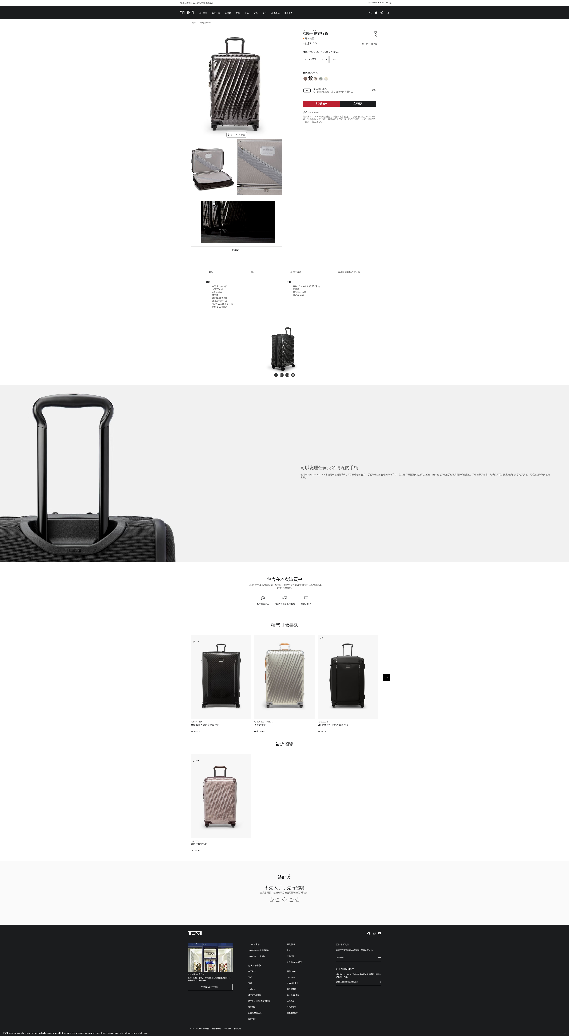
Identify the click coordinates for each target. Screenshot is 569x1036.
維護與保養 (296, 272)
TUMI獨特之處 (292, 983)
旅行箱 (194, 23)
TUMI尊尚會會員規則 (256, 956)
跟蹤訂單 (290, 956)
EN (386, 3)
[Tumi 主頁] (187, 12)
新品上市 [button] (216, 13)
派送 (250, 977)
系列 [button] (264, 13)
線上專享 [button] (203, 13)
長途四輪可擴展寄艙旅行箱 (205, 725)
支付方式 (251, 989)
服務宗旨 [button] (288, 13)
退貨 (250, 983)
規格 (252, 272)
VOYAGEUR (323, 722)
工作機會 (290, 1001)
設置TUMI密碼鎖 (255, 1013)
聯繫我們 (251, 971)
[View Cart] (387, 12)
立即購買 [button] (358, 103)
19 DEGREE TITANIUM (263, 722)
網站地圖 (237, 1029)
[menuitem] (202, 12)
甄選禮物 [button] (275, 13)
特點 (211, 272)
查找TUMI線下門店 (209, 987)
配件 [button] (256, 13)
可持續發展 (291, 1007)
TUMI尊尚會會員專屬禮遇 (258, 950)
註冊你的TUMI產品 (294, 962)
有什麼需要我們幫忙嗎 (349, 272)
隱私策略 (227, 1029)
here (145, 1033)
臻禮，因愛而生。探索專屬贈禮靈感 (196, 3)
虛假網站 (251, 1019)
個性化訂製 (291, 989)
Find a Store (377, 3)
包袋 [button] (247, 13)
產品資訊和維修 (254, 995)
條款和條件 (216, 1029)
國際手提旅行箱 (199, 844)
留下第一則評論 (369, 44)
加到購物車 (321, 103)
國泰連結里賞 (292, 1013)
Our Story (291, 977)
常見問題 (251, 1007)
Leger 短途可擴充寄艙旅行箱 (333, 725)
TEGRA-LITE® (196, 722)
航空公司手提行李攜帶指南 (259, 1001)
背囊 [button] (238, 13)
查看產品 (221, 712)
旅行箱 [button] (228, 13)
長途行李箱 (260, 725)
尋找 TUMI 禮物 (293, 995)
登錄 (288, 950)
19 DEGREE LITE (198, 841)
